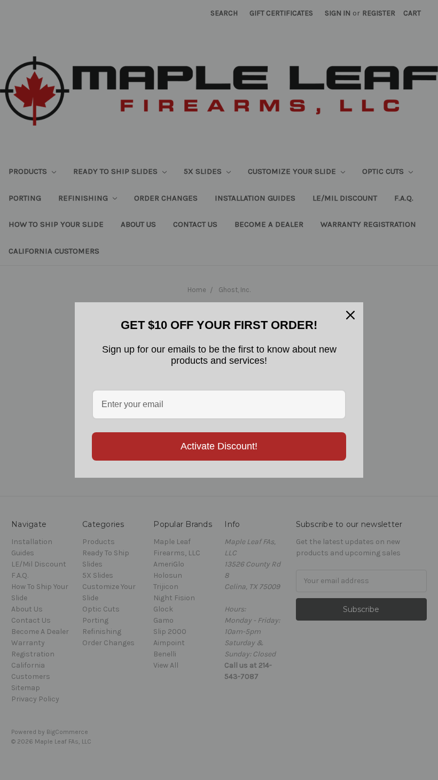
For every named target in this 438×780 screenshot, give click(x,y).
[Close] (350, 315)
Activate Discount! (219, 446)
